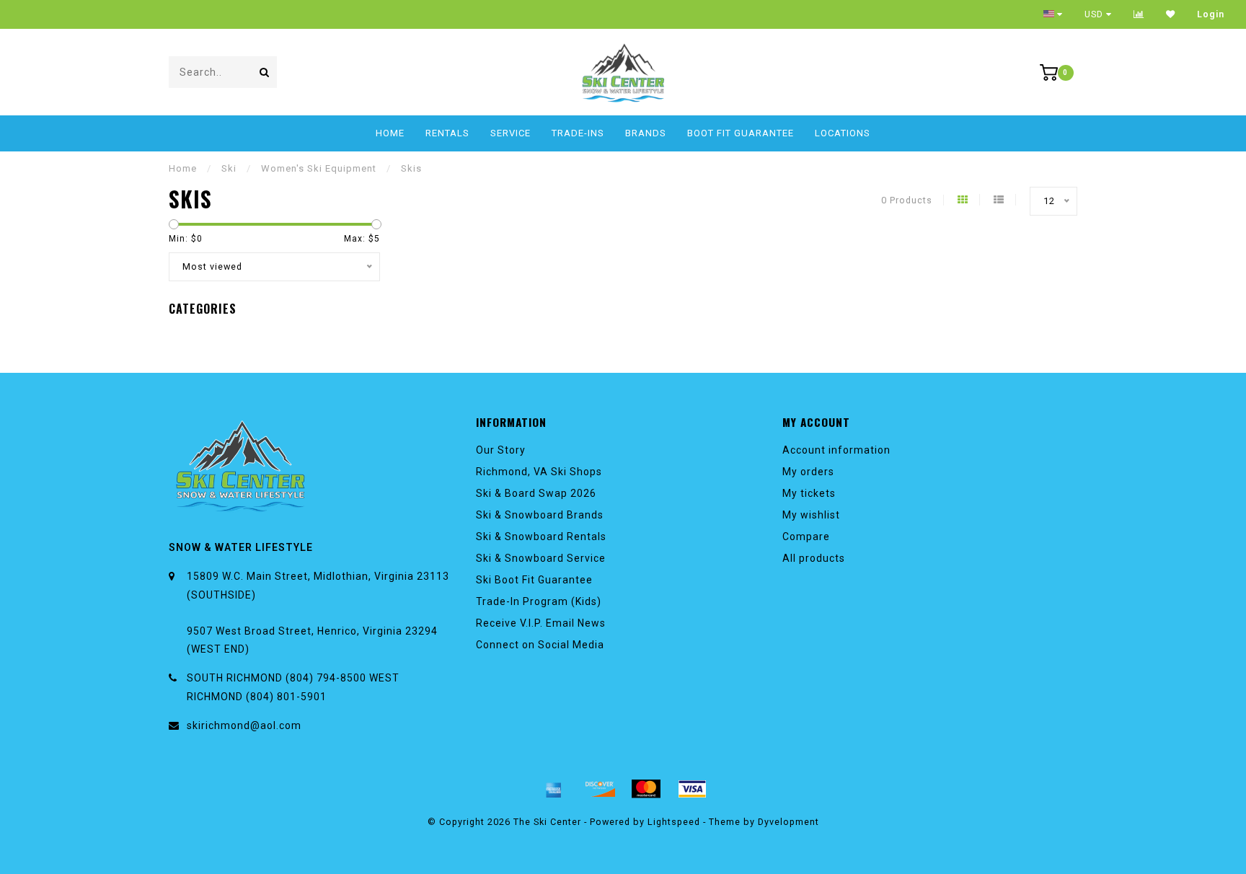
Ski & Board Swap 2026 (536, 493)
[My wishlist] (1170, 14)
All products (813, 558)
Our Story (501, 450)
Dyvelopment (788, 821)
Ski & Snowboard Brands (540, 515)
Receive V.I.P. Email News (541, 623)
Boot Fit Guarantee (740, 133)
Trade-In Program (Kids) (538, 601)
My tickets (809, 493)
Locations (842, 133)
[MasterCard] (646, 789)
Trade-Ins (578, 133)
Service (510, 133)
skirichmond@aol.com (244, 725)
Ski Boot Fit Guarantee (534, 580)
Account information (836, 450)
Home (390, 133)
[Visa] (692, 789)
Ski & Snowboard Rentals (541, 536)
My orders (808, 471)
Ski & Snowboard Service (541, 558)
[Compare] (1139, 14)
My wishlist (811, 515)
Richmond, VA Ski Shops (539, 471)
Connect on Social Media (540, 644)
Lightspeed (674, 821)
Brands (645, 133)
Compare (806, 536)
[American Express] (554, 789)
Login (1210, 14)
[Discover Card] (600, 789)
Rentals (447, 133)
